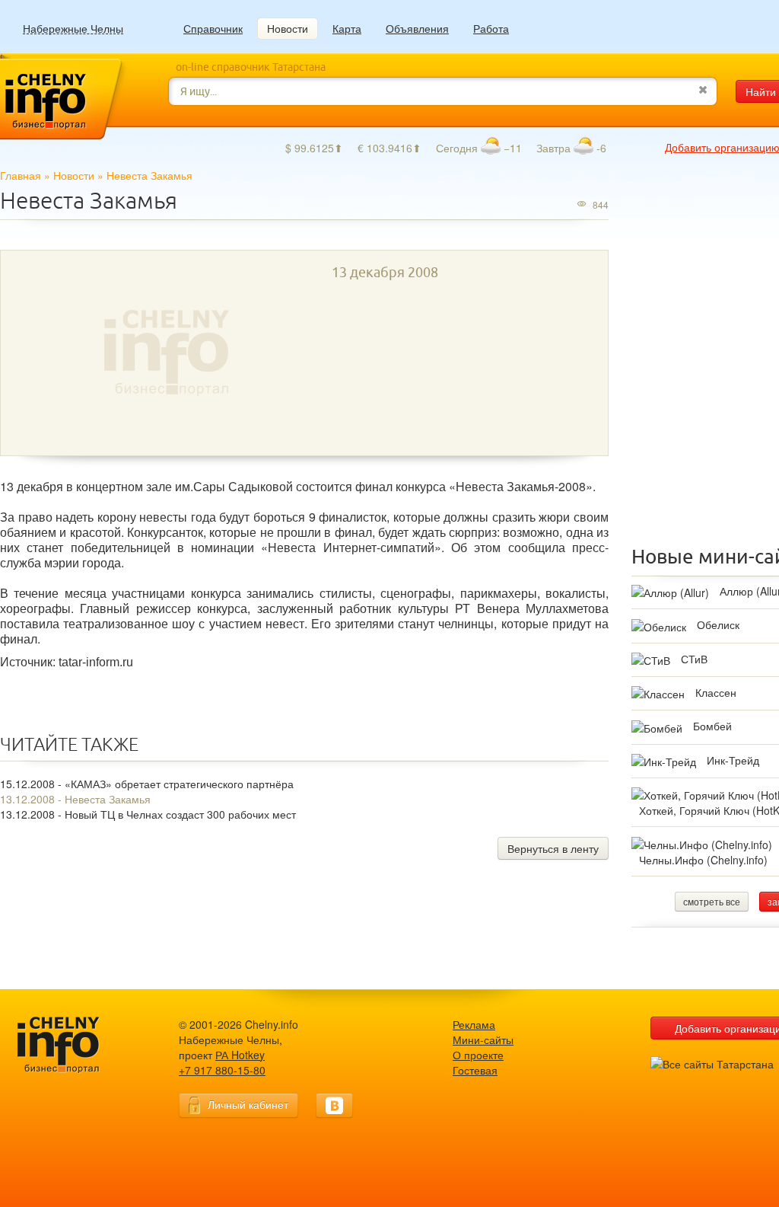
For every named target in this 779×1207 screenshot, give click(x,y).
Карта (346, 28)
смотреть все (711, 901)
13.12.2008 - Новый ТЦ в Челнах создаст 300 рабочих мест (148, 814)
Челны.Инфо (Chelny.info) (703, 859)
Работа (491, 28)
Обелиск (718, 624)
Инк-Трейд (733, 760)
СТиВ (694, 658)
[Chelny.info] (72, 1045)
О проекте (478, 1054)
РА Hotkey (240, 1054)
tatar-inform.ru (96, 662)
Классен (715, 692)
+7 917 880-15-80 (222, 1070)
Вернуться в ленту (553, 848)
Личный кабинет (248, 1104)
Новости (287, 28)
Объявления (417, 28)
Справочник (213, 28)
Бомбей (712, 725)
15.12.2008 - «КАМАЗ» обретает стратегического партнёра (147, 783)
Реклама (474, 1024)
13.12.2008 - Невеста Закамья (75, 798)
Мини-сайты (483, 1039)
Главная (20, 175)
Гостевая (475, 1070)
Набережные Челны (73, 28)
